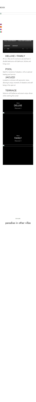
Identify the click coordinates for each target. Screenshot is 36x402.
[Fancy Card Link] (18, 116)
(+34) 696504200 (18, 372)
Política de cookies (22, 394)
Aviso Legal (3, 391)
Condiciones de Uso (28, 391)
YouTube (21, 388)
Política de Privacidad (14, 391)
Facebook (14, 388)
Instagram (18, 388)
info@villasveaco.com (18, 381)
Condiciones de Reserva (7, 394)
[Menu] (1, 10)
